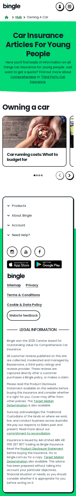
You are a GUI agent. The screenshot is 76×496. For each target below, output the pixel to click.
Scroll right (69, 175)
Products (19, 205)
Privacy (32, 285)
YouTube (26, 251)
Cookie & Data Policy (24, 304)
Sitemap (14, 285)
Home (11, 6)
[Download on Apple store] (19, 265)
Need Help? (21, 235)
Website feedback (23, 315)
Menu (69, 6)
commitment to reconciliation (28, 433)
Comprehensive (23, 77)
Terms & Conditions (23, 295)
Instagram (12, 251)
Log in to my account (60, 6)
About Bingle (22, 215)
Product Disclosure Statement (41, 449)
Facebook (39, 251)
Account (18, 225)
